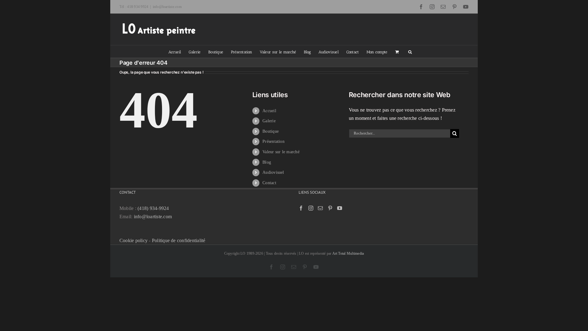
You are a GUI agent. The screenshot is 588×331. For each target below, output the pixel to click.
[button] (410, 51)
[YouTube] (339, 208)
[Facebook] (301, 208)
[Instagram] (310, 208)
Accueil (269, 110)
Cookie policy (133, 240)
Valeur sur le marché (281, 152)
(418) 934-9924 (153, 208)
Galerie (269, 121)
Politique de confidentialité (178, 240)
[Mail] (320, 208)
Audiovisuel (273, 172)
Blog (266, 162)
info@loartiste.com (167, 7)
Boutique (270, 131)
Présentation (273, 141)
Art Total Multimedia (348, 253)
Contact (269, 183)
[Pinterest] (330, 208)
